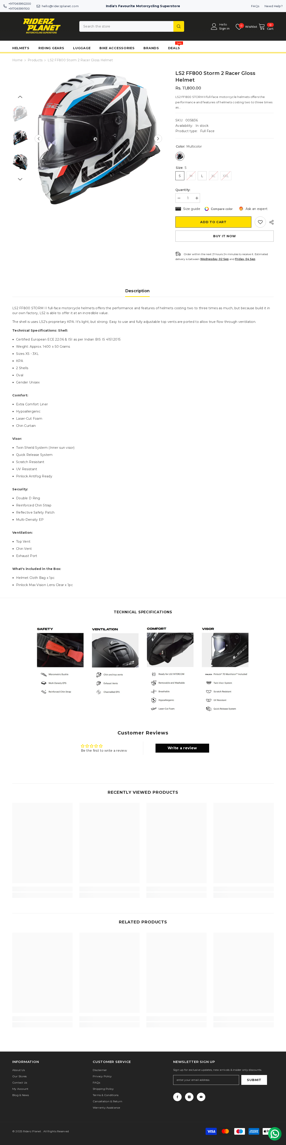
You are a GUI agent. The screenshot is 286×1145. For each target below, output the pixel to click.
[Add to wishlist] (260, 222)
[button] (38, 138)
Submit (254, 1080)
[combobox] (126, 26)
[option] (98, 138)
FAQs (255, 6)
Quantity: (183, 190)
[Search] (131, 26)
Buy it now (224, 236)
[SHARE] (270, 222)
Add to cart (213, 222)
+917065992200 (19, 3)
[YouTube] (201, 1097)
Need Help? (274, 6)
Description (137, 290)
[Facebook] (177, 1097)
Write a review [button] (182, 748)
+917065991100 (19, 8)
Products (35, 60)
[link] (60, 660)
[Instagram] (189, 1097)
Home (17, 60)
